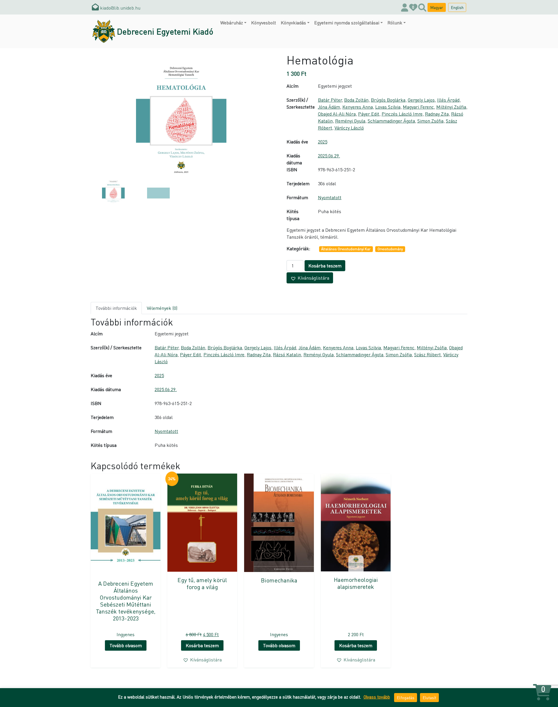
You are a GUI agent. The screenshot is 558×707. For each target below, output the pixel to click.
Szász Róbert (427, 354)
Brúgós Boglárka (388, 100)
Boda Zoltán (356, 100)
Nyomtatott (329, 197)
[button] (310, 277)
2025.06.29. (329, 155)
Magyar (436, 7)
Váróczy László (349, 128)
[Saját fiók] (404, 7)
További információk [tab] (116, 308)
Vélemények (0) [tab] (162, 308)
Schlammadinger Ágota (391, 121)
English (457, 7)
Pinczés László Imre (402, 114)
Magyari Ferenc (418, 107)
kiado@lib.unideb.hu (119, 8)
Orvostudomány (390, 249)
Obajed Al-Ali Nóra (337, 114)
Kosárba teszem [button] (202, 645)
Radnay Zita (437, 114)
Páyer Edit (368, 114)
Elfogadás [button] (405, 697)
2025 (322, 141)
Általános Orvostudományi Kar (346, 249)
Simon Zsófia (430, 121)
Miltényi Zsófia (451, 107)
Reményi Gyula (350, 121)
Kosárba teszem (324, 265)
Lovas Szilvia (387, 107)
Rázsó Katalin (287, 354)
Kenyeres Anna (357, 107)
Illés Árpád (448, 100)
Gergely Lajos (421, 100)
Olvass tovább (377, 697)
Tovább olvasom (126, 645)
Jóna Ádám (329, 107)
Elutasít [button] (429, 697)
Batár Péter (330, 100)
